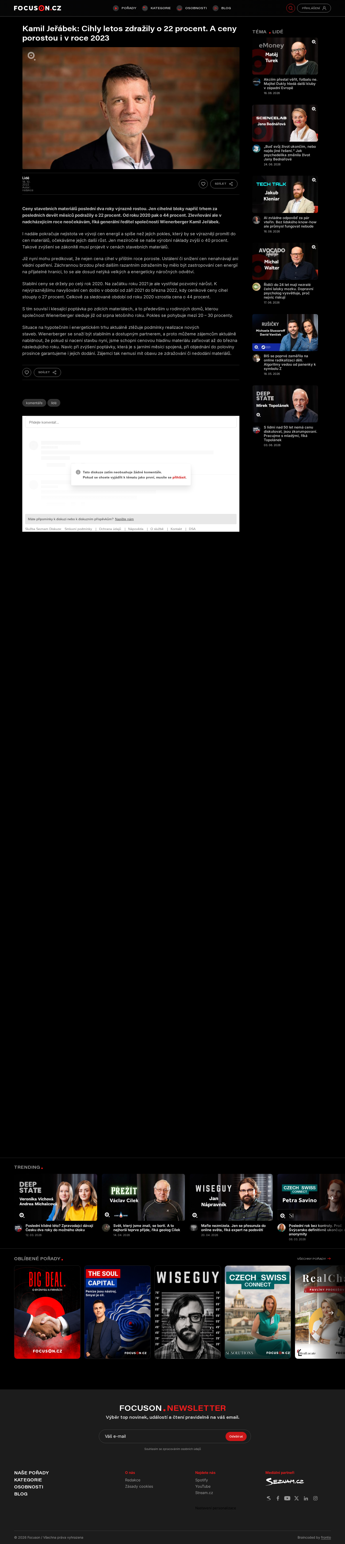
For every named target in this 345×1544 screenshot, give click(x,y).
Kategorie (161, 8)
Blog (226, 8)
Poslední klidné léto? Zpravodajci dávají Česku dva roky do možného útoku (59, 1228)
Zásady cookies (139, 1486)
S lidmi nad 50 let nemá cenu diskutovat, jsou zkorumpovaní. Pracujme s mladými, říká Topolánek (290, 433)
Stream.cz (204, 1492)
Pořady (129, 8)
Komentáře (34, 403)
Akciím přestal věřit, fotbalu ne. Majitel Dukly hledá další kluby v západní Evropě (291, 83)
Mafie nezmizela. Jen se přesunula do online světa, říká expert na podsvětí (233, 1228)
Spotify (201, 1480)
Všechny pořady (311, 1258)
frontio (326, 1537)
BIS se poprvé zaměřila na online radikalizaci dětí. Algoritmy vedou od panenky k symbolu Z (290, 362)
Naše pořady (31, 1473)
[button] (331, 1198)
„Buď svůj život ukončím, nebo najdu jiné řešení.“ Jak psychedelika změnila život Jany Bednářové (290, 152)
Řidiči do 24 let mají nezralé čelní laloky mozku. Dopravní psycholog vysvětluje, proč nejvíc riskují (288, 291)
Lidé (54, 403)
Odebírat (236, 1436)
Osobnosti (196, 8)
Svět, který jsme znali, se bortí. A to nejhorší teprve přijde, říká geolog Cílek (146, 1228)
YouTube (203, 1486)
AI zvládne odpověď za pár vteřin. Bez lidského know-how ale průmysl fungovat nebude (290, 222)
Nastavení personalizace (215, 1508)
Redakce (132, 1480)
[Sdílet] (224, 183)
